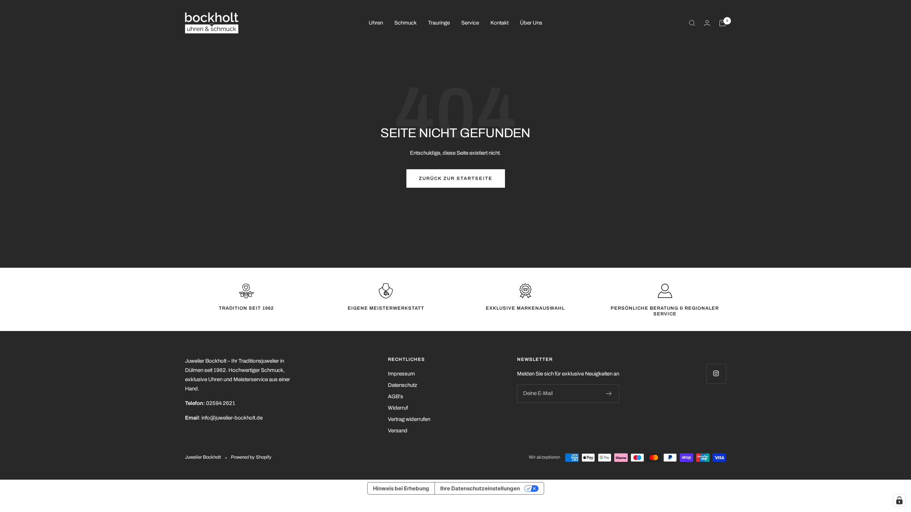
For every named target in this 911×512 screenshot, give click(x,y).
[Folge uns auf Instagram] (716, 373)
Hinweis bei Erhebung (401, 488)
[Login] (707, 23)
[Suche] (692, 23)
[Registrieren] (609, 393)
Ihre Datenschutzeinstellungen (480, 488)
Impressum (401, 374)
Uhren (376, 23)
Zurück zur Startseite (456, 178)
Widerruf (398, 408)
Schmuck (405, 23)
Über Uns (531, 23)
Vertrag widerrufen (409, 419)
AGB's (395, 396)
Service (470, 23)
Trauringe (439, 23)
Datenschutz (402, 385)
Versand (397, 430)
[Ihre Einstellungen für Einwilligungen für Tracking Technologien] (899, 500)
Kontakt (499, 23)
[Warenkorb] (722, 23)
